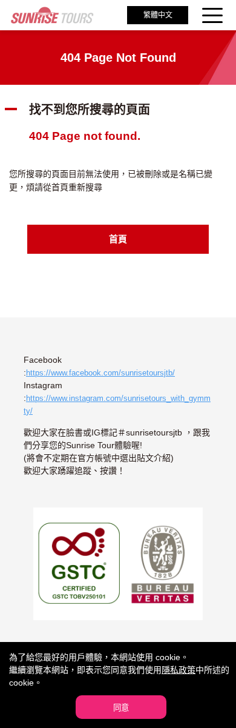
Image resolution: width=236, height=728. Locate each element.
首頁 (118, 239)
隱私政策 (178, 670)
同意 (121, 707)
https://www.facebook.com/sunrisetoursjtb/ (100, 372)
